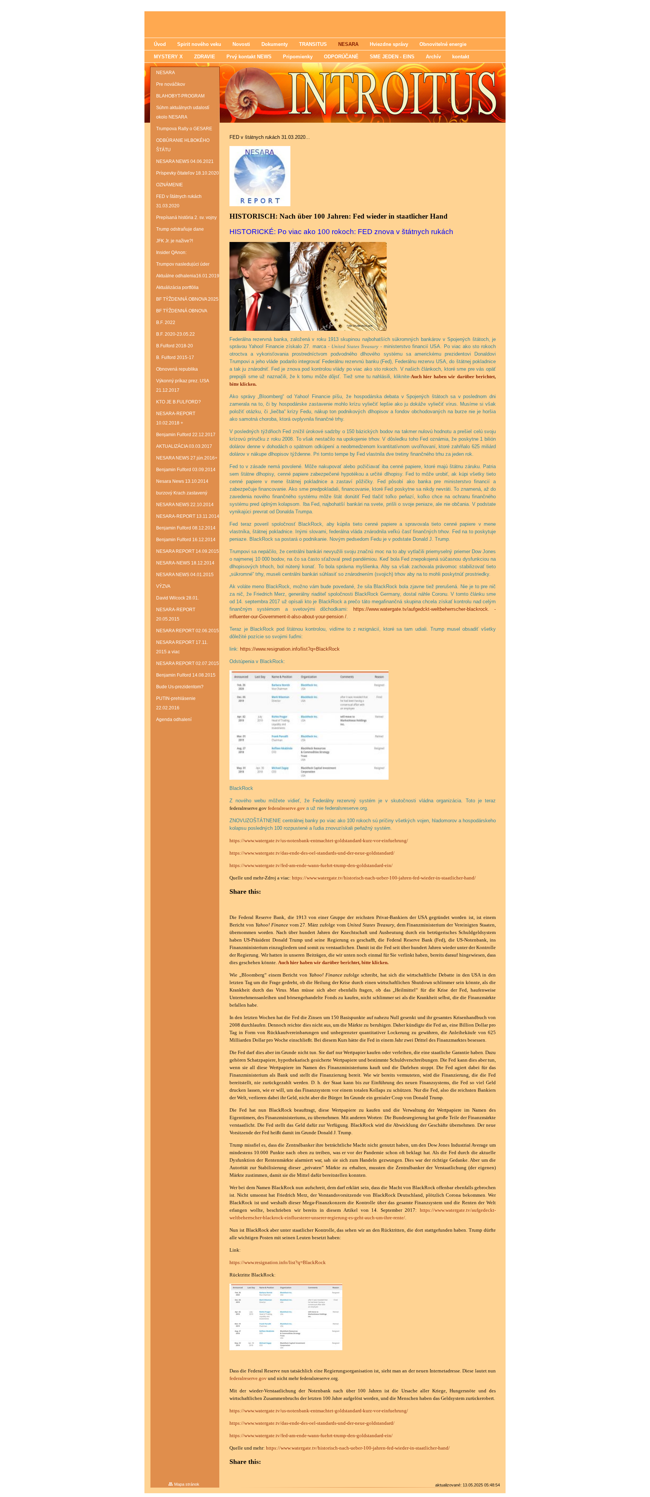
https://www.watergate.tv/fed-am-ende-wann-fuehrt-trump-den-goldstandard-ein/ (311, 865)
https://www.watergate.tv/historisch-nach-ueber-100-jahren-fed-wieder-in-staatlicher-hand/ (384, 878)
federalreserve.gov (286, 808)
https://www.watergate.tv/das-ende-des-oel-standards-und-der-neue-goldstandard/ (312, 853)
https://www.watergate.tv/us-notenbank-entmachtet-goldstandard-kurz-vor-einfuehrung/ (318, 840)
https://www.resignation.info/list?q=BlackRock (290, 649)
